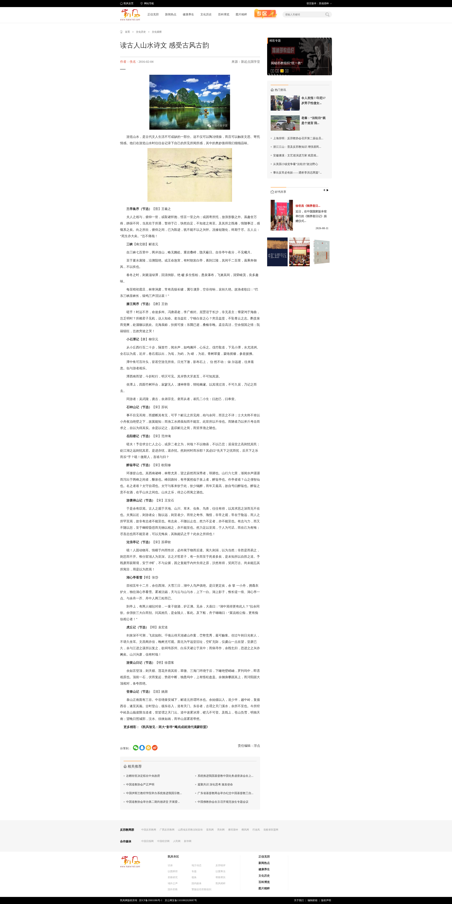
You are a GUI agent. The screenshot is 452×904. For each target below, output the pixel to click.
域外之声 (173, 883)
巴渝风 (256, 829)
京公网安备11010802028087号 (181, 900)
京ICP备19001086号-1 (150, 900)
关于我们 (299, 900)
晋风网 (210, 829)
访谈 (170, 865)
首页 (127, 32)
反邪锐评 (220, 865)
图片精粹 (241, 14)
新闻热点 (170, 14)
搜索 (327, 14)
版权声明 (326, 900)
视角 (194, 877)
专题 (194, 871)
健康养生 (188, 14)
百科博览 (223, 14)
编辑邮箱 (312, 900)
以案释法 (220, 871)
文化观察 (157, 32)
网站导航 (149, 3)
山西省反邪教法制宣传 (190, 829)
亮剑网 (221, 829)
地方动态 (196, 865)
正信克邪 (153, 14)
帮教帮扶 (220, 877)
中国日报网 (147, 841)
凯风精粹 (220, 883)
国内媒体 (196, 883)
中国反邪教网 (148, 829)
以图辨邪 (173, 871)
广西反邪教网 (167, 829)
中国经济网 (163, 841)
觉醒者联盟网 (270, 829)
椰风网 (245, 829)
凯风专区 (173, 856)
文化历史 (206, 14)
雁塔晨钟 (233, 829)
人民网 (176, 841)
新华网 (187, 841)
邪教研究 (173, 877)
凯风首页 (128, 3)
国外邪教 (173, 889)
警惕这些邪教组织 (201, 889)
